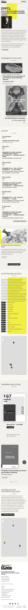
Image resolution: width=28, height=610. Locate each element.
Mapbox (24, 374)
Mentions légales (25, 606)
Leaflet (20, 374)
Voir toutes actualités (14, 264)
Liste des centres (8, 514)
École (2, 588)
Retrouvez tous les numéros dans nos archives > (13, 435)
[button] (13, 342)
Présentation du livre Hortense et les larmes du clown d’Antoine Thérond (14, 77)
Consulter (11, 427)
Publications (4, 594)
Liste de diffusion (5, 581)
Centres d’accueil (5, 597)
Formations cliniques (6, 595)
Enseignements (5, 592)
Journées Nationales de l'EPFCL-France (16, 116)
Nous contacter (5, 576)
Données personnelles (19, 606)
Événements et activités (7, 591)
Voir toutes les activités (20, 221)
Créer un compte (5, 578)
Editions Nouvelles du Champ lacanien (12, 74)
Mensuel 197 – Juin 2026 (15, 424)
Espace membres (5, 579)
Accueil (3, 586)
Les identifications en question (15, 118)
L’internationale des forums (7, 589)
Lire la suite (5, 49)
